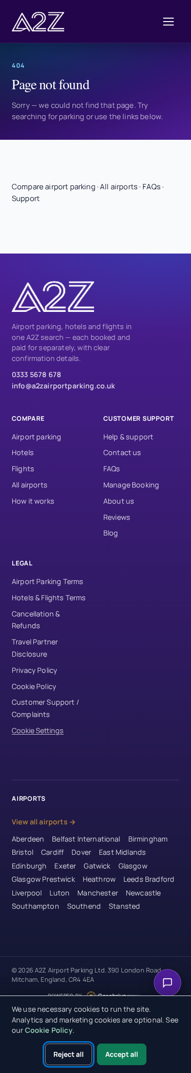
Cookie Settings (38, 730)
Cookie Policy (34, 686)
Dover (81, 852)
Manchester (97, 892)
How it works (33, 501)
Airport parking (36, 436)
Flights (23, 468)
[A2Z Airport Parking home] (41, 21)
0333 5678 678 (36, 374)
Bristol (22, 852)
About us (118, 501)
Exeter (65, 865)
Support (26, 198)
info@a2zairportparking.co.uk (63, 385)
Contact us (122, 452)
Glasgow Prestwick (43, 879)
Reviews (116, 517)
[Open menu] (168, 21)
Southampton (35, 906)
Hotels (23, 452)
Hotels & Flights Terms (49, 597)
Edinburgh (29, 865)
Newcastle (143, 892)
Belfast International (86, 838)
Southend (84, 906)
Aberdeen (28, 838)
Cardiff (52, 852)
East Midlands (122, 852)
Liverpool (27, 892)
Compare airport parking (54, 186)
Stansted (124, 906)
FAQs (152, 186)
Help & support (128, 436)
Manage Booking (131, 484)
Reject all (68, 1054)
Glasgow (133, 865)
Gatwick (97, 865)
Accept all (121, 1054)
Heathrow (99, 879)
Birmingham (148, 838)
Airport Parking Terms (47, 581)
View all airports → (44, 821)
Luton (59, 892)
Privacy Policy (34, 670)
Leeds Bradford (148, 879)
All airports (119, 186)
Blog (111, 532)
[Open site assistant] (167, 982)
